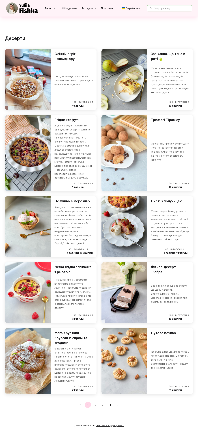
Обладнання (69, 8)
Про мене (107, 8)
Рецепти (50, 8)
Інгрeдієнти (89, 8)
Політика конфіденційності (110, 425)
